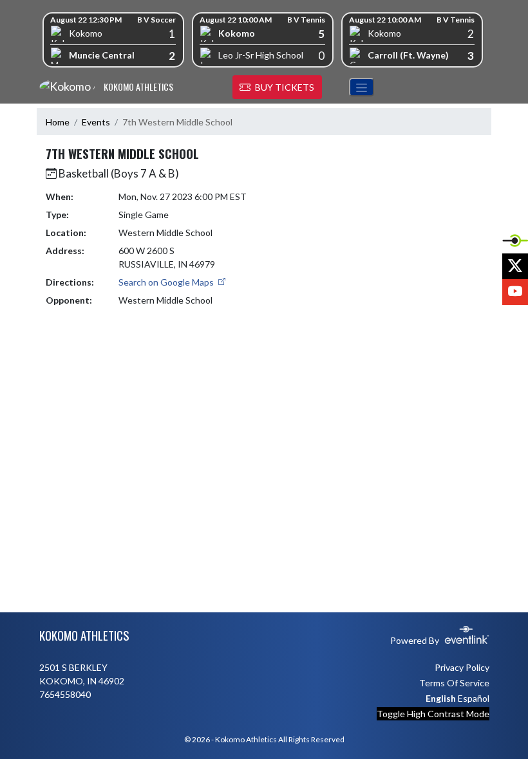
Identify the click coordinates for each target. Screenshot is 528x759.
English (441, 698)
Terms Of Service (454, 682)
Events (96, 121)
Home (58, 121)
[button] (277, 87)
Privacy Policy (462, 667)
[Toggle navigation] (361, 87)
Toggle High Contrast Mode (433, 713)
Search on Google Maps (167, 282)
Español (473, 698)
